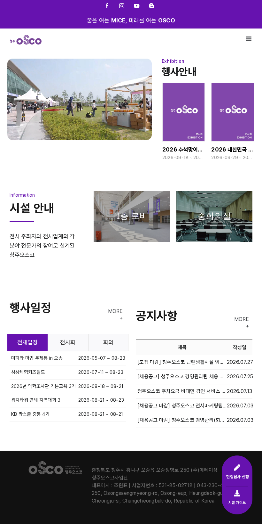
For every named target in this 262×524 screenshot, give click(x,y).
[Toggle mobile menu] (249, 39)
